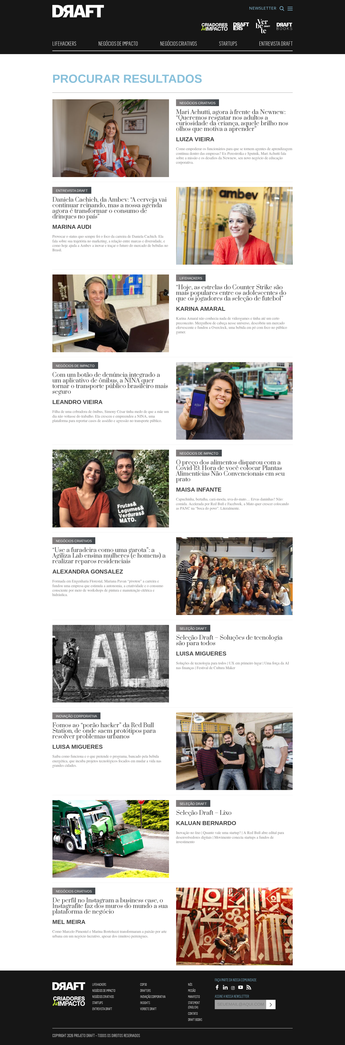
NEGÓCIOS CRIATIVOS (178, 43)
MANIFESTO (194, 996)
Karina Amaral (200, 308)
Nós (190, 984)
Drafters (145, 990)
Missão (192, 990)
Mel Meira (68, 922)
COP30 (143, 984)
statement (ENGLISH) (194, 1005)
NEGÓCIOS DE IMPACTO (118, 43)
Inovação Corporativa (152, 996)
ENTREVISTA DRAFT (276, 43)
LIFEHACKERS (64, 43)
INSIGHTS (145, 1003)
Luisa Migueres (201, 653)
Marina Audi (71, 226)
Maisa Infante (199, 489)
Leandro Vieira (77, 402)
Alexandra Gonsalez (87, 571)
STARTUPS (228, 43)
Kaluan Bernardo (206, 823)
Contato (193, 1013)
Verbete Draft (148, 1009)
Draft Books (195, 1019)
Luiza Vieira (195, 139)
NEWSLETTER (262, 9)
